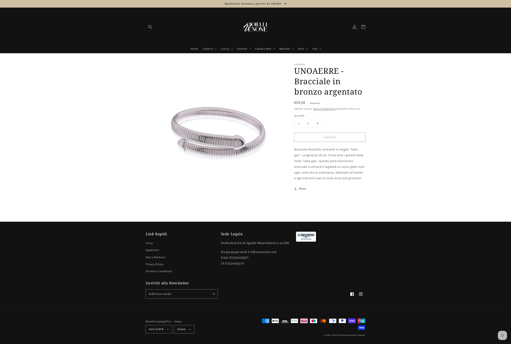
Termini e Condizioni (159, 271)
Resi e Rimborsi (155, 257)
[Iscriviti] (213, 294)
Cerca (149, 243)
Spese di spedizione (324, 108)
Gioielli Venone (339, 335)
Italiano (181, 329)
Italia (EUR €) (156, 329)
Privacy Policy (154, 264)
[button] (150, 27)
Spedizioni (152, 250)
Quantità (299, 115)
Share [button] (302, 188)
